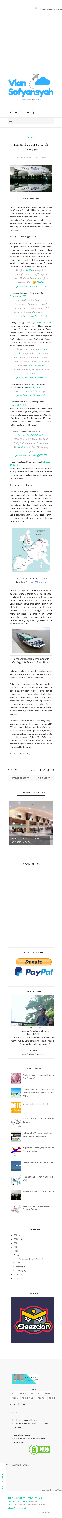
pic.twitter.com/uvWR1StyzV (31, 286)
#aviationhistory (36, 365)
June (18, 1255)
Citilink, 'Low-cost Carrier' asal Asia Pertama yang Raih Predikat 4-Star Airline (38, 1092)
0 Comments (14, 770)
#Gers (38, 353)
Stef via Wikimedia (36, 582)
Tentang (12, 1498)
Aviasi (31, 137)
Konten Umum (44, 1393)
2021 (16, 1247)
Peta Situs (26, 1501)
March (19, 1266)
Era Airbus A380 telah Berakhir (29, 1259)
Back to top (45, 1512)
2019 (16, 1274)
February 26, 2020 (18, 296)
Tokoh (52, 1398)
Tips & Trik (41, 1398)
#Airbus (22, 435)
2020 (16, 1251)
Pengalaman (27, 1398)
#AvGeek (41, 282)
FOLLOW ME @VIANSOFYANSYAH (16, 1465)
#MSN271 (39, 435)
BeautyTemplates (17, 1508)
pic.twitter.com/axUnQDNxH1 (31, 455)
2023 (16, 1239)
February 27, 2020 (18, 405)
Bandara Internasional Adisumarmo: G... (26, 840)
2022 (16, 1243)
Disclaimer (13, 1501)
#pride (21, 447)
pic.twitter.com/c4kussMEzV (31, 377)
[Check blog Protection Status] (39, 1454)
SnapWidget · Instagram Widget (52, 1490)
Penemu (15, 1398)
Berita (23, 1393)
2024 (16, 1235)
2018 (16, 1278)
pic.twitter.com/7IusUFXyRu (31, 395)
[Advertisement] (31, 35)
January (19, 1270)
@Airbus (42, 349)
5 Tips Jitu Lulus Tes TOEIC (35, 1104)
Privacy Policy (35, 1498)
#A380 (29, 270)
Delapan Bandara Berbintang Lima (38, 1162)
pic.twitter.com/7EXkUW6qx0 (31, 316)
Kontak (22, 1498)
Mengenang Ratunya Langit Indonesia (40, 1191)
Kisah (31, 1393)
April (18, 1262)
